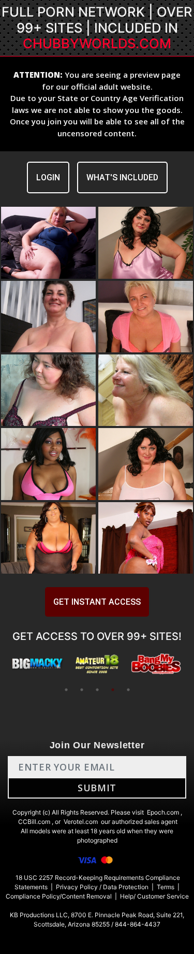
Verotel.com (81, 821)
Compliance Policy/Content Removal (59, 896)
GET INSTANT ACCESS (97, 602)
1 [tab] (66, 690)
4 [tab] (113, 690)
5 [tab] (128, 690)
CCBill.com (34, 821)
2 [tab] (82, 690)
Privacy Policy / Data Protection (102, 887)
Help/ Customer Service (154, 896)
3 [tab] (97, 690)
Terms (165, 887)
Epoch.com (163, 812)
